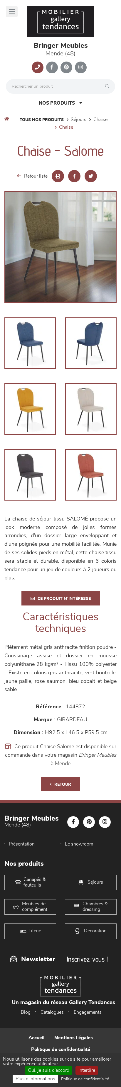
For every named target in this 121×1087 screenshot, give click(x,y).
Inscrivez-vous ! (87, 959)
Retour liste (36, 176)
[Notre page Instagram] (81, 67)
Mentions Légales (73, 1037)
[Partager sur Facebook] (74, 176)
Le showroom (79, 844)
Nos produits (57, 103)
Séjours (78, 119)
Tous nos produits (42, 120)
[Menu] (12, 11)
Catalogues (52, 1012)
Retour (62, 784)
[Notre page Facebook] (52, 67)
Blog (26, 1012)
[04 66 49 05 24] (37, 67)
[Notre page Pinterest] (66, 67)
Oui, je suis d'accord (48, 1070)
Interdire (86, 1070)
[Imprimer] (58, 176)
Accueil (36, 1037)
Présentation (22, 844)
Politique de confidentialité (60, 1049)
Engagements (88, 1012)
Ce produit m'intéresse (64, 599)
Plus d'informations (35, 1078)
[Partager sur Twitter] (91, 176)
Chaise (100, 119)
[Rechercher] (108, 86)
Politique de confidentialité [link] (85, 1079)
